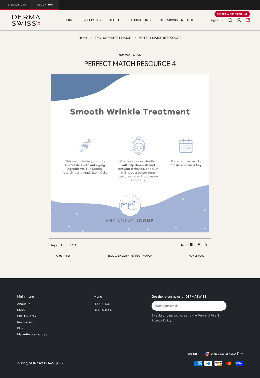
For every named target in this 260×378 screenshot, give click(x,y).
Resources (25, 322)
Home (83, 38)
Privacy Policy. (162, 320)
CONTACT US (103, 310)
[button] (247, 20)
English (215, 20)
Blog (20, 328)
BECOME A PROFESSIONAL (232, 14)
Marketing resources (32, 334)
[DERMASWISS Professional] (26, 20)
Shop (21, 310)
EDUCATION (102, 304)
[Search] (229, 20)
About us (23, 304)
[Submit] (221, 305)
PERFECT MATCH (70, 245)
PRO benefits (26, 316)
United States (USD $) (225, 353)
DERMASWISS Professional (46, 363)
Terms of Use (207, 315)
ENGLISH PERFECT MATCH (113, 38)
